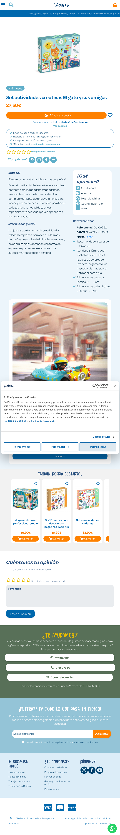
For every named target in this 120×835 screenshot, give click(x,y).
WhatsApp (62, 657)
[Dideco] (61, 4)
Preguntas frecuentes (55, 771)
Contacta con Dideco (55, 767)
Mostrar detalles (101, 436)
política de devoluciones (46, 144)
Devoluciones (51, 789)
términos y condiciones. (85, 742)
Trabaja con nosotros (19, 781)
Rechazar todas (21, 446)
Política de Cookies (15, 421)
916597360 (62, 667)
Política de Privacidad (42, 421)
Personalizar (58, 446)
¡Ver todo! (60, 456)
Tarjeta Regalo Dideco (19, 785)
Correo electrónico (62, 677)
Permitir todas (98, 446)
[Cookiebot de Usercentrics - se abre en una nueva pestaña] (94, 386)
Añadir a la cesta (60, 115)
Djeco (89, 236)
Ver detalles (60, 125)
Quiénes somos (16, 771)
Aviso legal (70, 818)
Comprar (27, 538)
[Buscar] (9, 5)
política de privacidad (57, 742)
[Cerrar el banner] (115, 386)
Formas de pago (52, 776)
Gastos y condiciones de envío (57, 783)
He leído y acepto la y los (62, 742)
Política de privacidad (87, 818)
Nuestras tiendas (17, 776)
